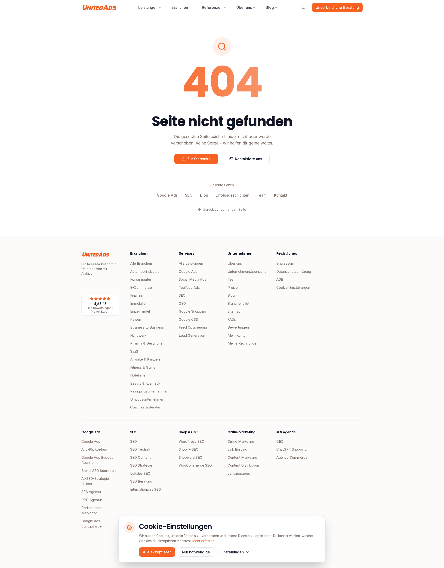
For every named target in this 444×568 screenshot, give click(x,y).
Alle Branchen (141, 263)
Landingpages (239, 473)
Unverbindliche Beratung (337, 7)
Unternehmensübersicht (246, 271)
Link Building (237, 449)
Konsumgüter (140, 279)
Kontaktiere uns (248, 159)
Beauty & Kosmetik (145, 383)
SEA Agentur (91, 492)
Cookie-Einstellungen (293, 287)
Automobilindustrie (145, 271)
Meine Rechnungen (243, 343)
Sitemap (234, 311)
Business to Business (147, 327)
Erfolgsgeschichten (232, 195)
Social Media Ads (192, 279)
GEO (182, 303)
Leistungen (147, 7)
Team (262, 195)
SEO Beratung (141, 481)
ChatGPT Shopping (291, 449)
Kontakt (280, 195)
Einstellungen (232, 552)
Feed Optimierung (193, 327)
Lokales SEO (140, 473)
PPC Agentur (91, 500)
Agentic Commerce (292, 457)
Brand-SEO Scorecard (99, 470)
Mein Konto (237, 335)
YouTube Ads (189, 287)
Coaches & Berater (145, 407)
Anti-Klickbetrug (94, 449)
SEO (189, 195)
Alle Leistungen (191, 263)
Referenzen (212, 7)
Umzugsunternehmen (147, 399)
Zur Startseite (199, 159)
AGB (279, 279)
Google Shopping (192, 311)
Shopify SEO (188, 449)
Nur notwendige (196, 552)
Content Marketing (242, 457)
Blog (270, 7)
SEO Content (140, 457)
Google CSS (188, 319)
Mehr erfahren (203, 541)
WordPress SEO (191, 441)
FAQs (232, 319)
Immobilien (138, 303)
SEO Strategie (141, 465)
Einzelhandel (140, 311)
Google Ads (167, 195)
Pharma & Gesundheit (147, 343)
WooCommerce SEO (195, 465)
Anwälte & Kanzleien (146, 359)
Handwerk (138, 335)
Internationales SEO (145, 489)
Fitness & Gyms (142, 367)
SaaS (134, 351)
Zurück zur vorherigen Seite (224, 209)
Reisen (135, 319)
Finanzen (137, 295)
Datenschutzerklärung (293, 271)
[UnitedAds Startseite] (99, 7)
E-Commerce (141, 287)
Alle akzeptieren (157, 552)
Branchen (179, 7)
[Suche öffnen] (303, 7)
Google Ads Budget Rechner (97, 460)
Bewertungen (238, 327)
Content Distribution (243, 465)
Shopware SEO (190, 457)
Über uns (244, 7)
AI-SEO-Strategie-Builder (96, 481)
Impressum (285, 263)
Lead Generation (192, 335)
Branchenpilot (238, 303)
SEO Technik (140, 449)
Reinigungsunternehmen (149, 391)
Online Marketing (241, 441)
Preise (233, 287)
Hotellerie (137, 375)
